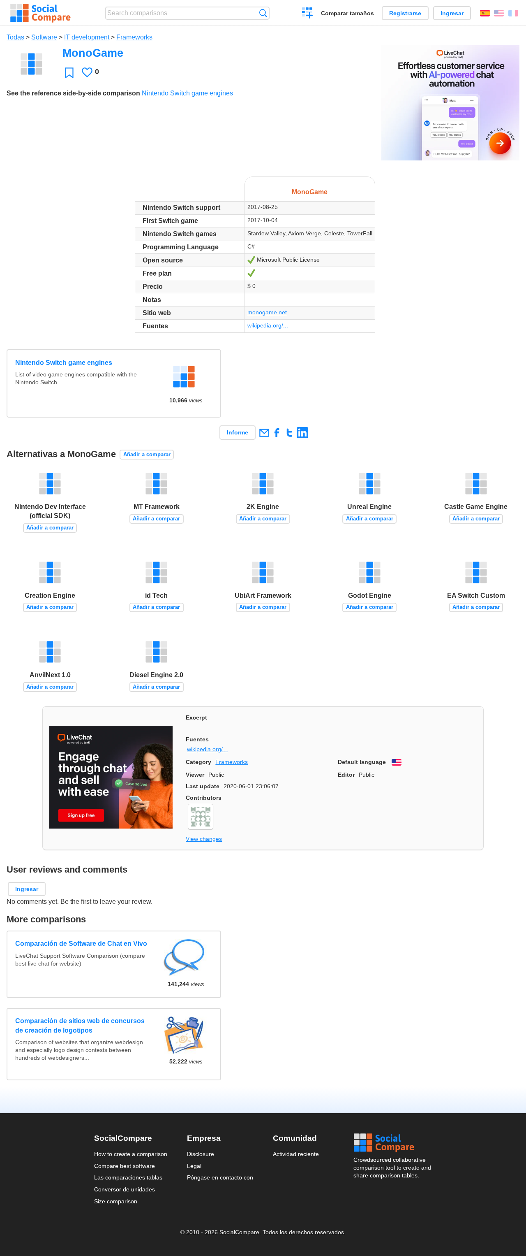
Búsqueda (263, 13)
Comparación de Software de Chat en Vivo (81, 943)
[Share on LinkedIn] (302, 432)
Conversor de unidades (124, 1189)
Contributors (203, 797)
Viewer (195, 774)
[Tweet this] (289, 432)
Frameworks (134, 37)
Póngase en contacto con (220, 1177)
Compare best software (124, 1166)
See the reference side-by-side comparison (73, 93)
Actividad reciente (296, 1154)
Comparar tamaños (347, 13)
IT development (86, 37)
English (499, 13)
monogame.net (267, 312)
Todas (15, 37)
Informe (237, 432)
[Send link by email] (264, 432)
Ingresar (452, 13)
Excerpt (196, 717)
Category (198, 762)
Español (485, 13)
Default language (362, 762)
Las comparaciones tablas (128, 1177)
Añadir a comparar (147, 454)
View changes (204, 839)
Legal (194, 1166)
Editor (346, 774)
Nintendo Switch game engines (187, 93)
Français (513, 13)
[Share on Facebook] (276, 432)
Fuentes (197, 739)
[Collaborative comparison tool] (40, 13)
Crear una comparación (307, 14)
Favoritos (69, 72)
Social (392, 1143)
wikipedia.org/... (267, 325)
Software (44, 37)
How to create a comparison (130, 1154)
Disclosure (200, 1154)
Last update (202, 786)
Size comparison (115, 1201)
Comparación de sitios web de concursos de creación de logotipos (80, 1025)
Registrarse (405, 13)
